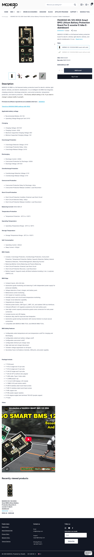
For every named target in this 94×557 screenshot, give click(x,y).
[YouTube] (69, 528)
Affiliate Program (61, 12)
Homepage (5, 16)
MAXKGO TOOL (85, 12)
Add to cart (78, 70)
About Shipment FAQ (7, 530)
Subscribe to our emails (71, 531)
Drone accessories (30, 12)
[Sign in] (87, 5)
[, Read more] (82, 5)
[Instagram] (65, 528)
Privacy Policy (5, 534)
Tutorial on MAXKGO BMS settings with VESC (16, 106)
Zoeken (74, 5)
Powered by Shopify (19, 554)
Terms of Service (6, 541)
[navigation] (12, 76)
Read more (79, 39)
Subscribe (71, 541)
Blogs (50, 12)
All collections (12, 12)
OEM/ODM (42, 12)
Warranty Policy (6, 537)
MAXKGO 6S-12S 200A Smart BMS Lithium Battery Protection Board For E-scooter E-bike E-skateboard (10, 505)
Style (58, 43)
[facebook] (72, 528)
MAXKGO (42, 101)
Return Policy (5, 527)
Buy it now (75, 76)
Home (6, 12)
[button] (55, 44)
